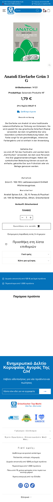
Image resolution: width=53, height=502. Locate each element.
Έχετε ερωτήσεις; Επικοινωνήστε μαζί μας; (26, 438)
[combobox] (28, 10)
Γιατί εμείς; (26, 254)
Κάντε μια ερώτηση (26, 260)
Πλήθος (26, 210)
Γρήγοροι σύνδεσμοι (26, 431)
